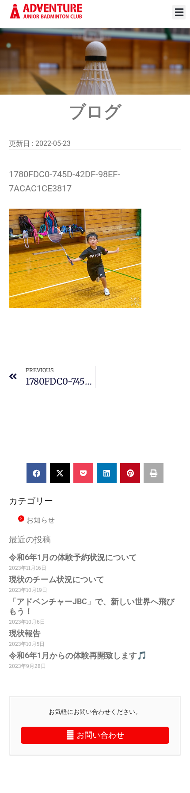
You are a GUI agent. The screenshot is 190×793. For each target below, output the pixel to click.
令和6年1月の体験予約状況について (73, 557)
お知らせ (41, 519)
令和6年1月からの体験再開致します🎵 (78, 655)
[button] (179, 12)
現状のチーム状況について (56, 579)
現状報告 (25, 633)
